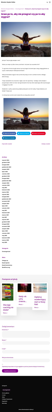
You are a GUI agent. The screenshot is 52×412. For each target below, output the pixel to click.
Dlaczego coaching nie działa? (8, 307)
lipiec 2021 (5, 206)
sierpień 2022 (5, 183)
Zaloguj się (5, 260)
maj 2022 (4, 187)
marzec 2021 (5, 215)
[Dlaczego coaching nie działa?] (7, 292)
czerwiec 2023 (6, 174)
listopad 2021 (5, 196)
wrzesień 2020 (6, 226)
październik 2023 (6, 167)
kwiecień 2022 (6, 190)
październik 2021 (6, 199)
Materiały (4, 403)
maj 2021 (4, 210)
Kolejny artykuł (46, 143)
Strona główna (5, 393)
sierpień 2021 (5, 203)
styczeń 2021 (5, 219)
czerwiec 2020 (6, 233)
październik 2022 (6, 180)
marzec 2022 (5, 192)
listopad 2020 (5, 224)
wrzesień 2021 (6, 201)
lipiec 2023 (5, 171)
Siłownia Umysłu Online (8, 2)
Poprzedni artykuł (7, 143)
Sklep (3, 397)
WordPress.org (6, 267)
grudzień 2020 (6, 222)
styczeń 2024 (5, 160)
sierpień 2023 (5, 169)
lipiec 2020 (5, 231)
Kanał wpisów (5, 263)
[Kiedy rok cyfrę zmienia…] (24, 287)
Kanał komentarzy (7, 265)
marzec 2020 (5, 240)
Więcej (4, 312)
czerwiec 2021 (6, 208)
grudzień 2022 (6, 176)
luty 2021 (4, 217)
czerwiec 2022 (6, 185)
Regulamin (4, 401)
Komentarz (5, 329)
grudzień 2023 (6, 162)
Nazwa (4, 340)
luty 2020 (4, 242)
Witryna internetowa (7, 357)
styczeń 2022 (5, 194)
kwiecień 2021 (6, 212)
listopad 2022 (5, 178)
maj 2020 (4, 235)
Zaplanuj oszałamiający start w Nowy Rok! (40, 301)
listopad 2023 (5, 164)
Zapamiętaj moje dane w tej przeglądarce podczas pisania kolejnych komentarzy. (23, 366)
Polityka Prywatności (7, 399)
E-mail (4, 348)
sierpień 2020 (5, 228)
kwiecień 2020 (6, 238)
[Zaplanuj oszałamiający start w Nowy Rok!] (40, 288)
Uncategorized (6, 251)
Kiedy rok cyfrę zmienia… (22, 299)
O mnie (3, 395)
